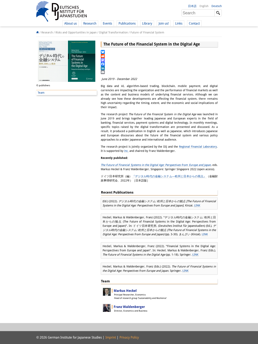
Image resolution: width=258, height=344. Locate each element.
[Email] (159, 72)
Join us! (164, 23)
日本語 (192, 6)
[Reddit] (159, 56)
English (204, 6)
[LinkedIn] (159, 68)
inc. (126, 150)
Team (41, 92)
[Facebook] (159, 64)
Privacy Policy (129, 337)
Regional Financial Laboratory (198, 146)
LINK (197, 205)
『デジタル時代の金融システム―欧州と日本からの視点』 (169, 176)
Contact (194, 23)
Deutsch (216, 6)
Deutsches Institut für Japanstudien (61, 12)
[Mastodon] (159, 60)
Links (178, 23)
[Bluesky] (159, 52)
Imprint (110, 337)
